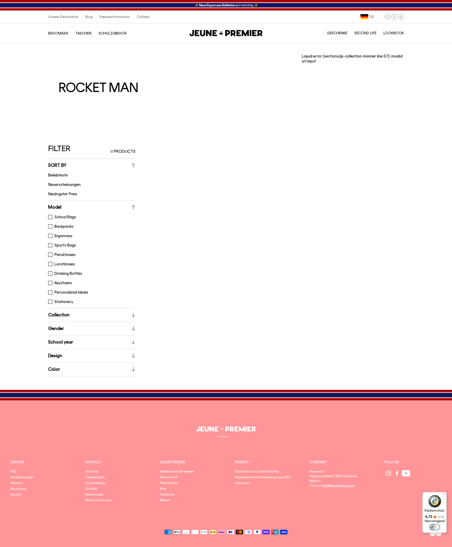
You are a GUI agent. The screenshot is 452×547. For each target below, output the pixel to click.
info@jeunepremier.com (338, 485)
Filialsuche (167, 494)
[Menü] (443, 495)
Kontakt (15, 494)
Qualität (91, 489)
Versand (16, 483)
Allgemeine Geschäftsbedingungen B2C (263, 477)
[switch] (435, 527)
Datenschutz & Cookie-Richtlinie (257, 471)
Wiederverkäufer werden (177, 471)
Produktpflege (95, 483)
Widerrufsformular (98, 500)
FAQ (13, 471)
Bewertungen (94, 494)
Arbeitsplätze (169, 483)
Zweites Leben (95, 477)
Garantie (91, 471)
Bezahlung (18, 489)
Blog (163, 489)
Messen (165, 500)
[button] (387, 17)
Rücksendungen (21, 477)
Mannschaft (169, 477)
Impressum (242, 483)
